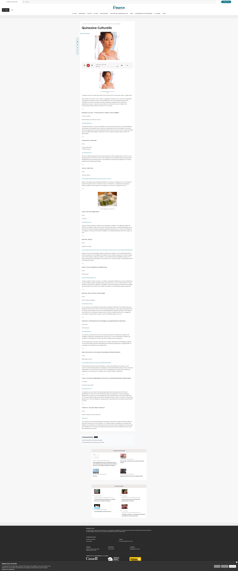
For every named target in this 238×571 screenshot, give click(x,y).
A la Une (74, 13)
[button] (5, 10)
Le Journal (157, 13)
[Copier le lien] (77, 50)
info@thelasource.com (135, 549)
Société (89, 13)
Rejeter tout (217, 566)
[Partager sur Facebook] (77, 39)
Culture (96, 13)
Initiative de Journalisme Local (119, 13)
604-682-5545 (111, 549)
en (12, 10)
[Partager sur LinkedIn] (77, 47)
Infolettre (226, 1)
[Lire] (88, 65)
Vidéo (164, 13)
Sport (131, 13)
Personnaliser (225, 566)
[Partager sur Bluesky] (77, 42)
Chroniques (82, 13)
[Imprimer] (77, 53)
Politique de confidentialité (8, 569)
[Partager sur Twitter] (77, 45)
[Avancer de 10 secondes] (92, 65)
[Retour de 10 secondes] (84, 65)
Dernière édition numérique (144, 13)
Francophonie (104, 13)
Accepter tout (232, 566)
